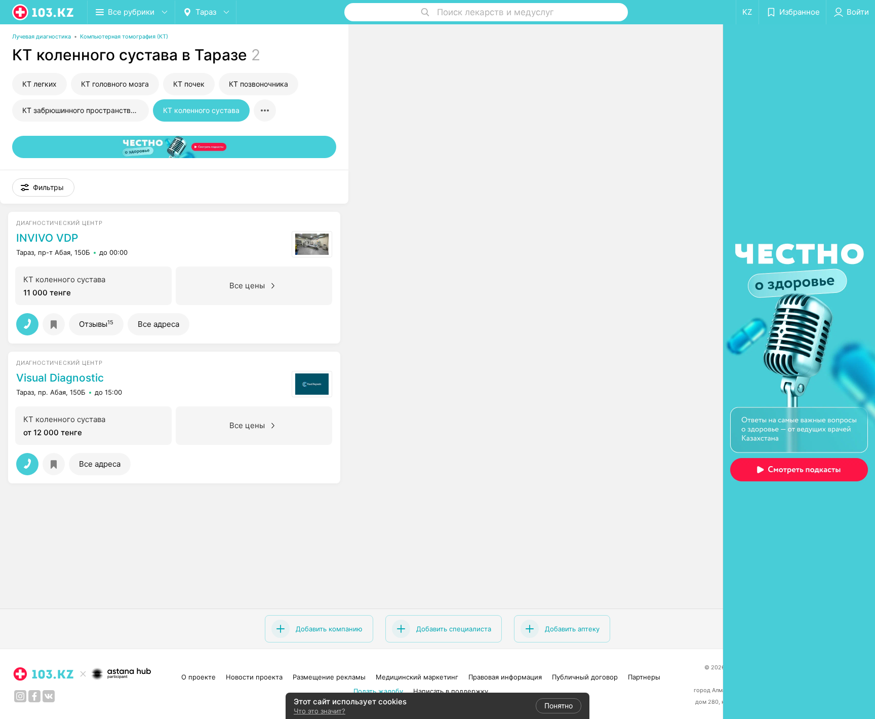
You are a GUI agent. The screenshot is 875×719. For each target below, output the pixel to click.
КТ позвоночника (258, 84)
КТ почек (189, 84)
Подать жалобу (378, 691)
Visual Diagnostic (60, 378)
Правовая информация (505, 677)
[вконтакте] (49, 696)
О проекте (198, 677)
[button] (43, 187)
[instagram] (20, 696)
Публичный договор (585, 677)
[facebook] (34, 696)
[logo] (43, 12)
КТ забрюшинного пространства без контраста (85, 110)
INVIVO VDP (47, 238)
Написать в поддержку (450, 691)
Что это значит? (319, 711)
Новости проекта (254, 677)
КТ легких (39, 84)
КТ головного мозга (115, 84)
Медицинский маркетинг (417, 677)
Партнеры (644, 677)
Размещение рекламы (329, 677)
